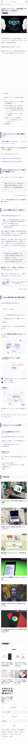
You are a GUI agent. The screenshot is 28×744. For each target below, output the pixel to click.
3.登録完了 (9, 115)
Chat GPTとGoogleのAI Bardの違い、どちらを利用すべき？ (18, 282)
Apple (8, 729)
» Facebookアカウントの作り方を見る (11, 161)
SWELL (22, 731)
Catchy (11, 309)
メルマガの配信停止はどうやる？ (14, 119)
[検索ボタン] (26, 1)
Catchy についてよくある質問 (12, 117)
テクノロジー (5, 643)
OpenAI (10, 731)
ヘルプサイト (6, 462)
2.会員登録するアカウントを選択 (14, 113)
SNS (16, 731)
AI (11, 643)
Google (4, 731)
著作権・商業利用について (22, 195)
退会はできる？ (10, 121)
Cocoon (13, 729)
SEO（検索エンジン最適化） (8, 231)
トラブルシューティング (15, 734)
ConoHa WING (21, 729)
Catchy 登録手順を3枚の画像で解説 (14, 108)
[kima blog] (14, 1)
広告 (11, 736)
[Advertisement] (14, 73)
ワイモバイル (5, 736)
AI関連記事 (7, 123)
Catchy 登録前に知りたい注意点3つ (14, 105)
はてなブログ (5, 734)
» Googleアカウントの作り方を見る (10, 158)
